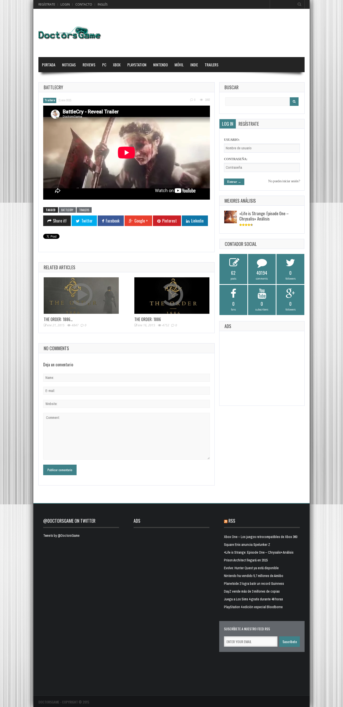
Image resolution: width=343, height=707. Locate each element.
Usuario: (232, 140)
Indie (194, 64)
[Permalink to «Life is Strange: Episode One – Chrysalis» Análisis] (230, 217)
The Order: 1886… (58, 319)
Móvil (179, 64)
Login (65, 4)
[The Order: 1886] (171, 295)
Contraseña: (235, 159)
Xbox (117, 64)
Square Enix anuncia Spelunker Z (247, 544)
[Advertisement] (262, 367)
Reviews (89, 64)
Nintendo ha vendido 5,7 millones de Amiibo (253, 575)
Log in (227, 123)
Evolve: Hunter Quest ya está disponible (251, 568)
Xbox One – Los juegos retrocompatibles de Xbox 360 (260, 537)
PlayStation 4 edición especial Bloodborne (253, 607)
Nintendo (160, 64)
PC (104, 64)
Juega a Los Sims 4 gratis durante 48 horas (253, 599)
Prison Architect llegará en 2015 (246, 560)
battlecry (67, 210)
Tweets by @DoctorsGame (61, 535)
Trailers (211, 64)
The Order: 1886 (147, 319)
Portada (48, 64)
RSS (231, 520)
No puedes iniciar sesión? (284, 181)
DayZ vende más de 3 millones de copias (252, 591)
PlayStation (136, 64)
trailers (84, 210)
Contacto (83, 4)
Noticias (69, 64)
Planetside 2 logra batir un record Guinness (254, 583)
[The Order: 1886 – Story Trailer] (81, 295)
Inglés (102, 4)
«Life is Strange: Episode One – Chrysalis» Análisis (264, 216)
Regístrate (46, 4)
